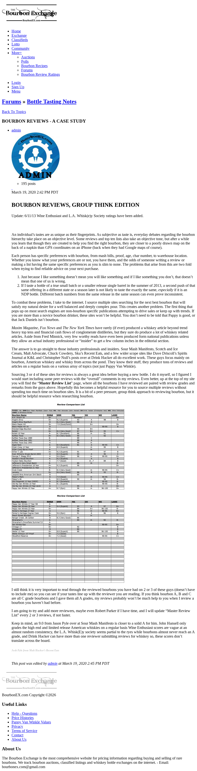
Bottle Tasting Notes (51, 101)
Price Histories (23, 718)
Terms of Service (24, 731)
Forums (11, 101)
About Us (19, 739)
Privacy (17, 726)
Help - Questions (24, 713)
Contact (17, 735)
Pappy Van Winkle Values (31, 722)
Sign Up (18, 87)
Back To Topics (14, 112)
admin (16, 130)
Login (16, 83)
